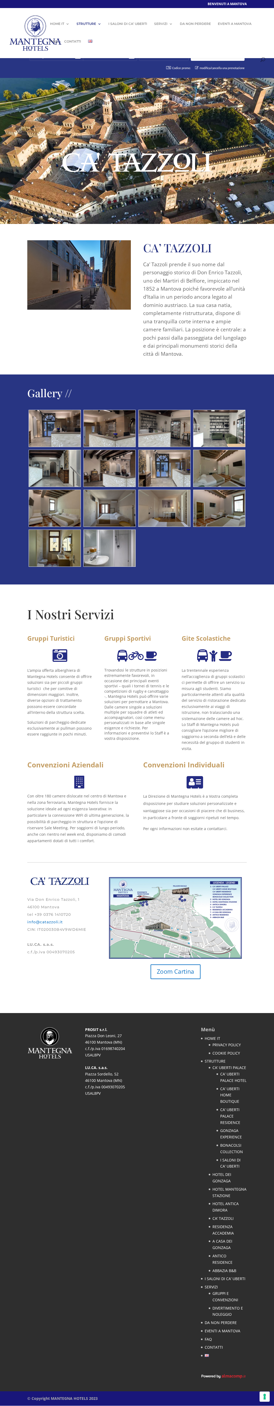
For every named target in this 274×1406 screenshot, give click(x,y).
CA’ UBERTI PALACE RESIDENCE (230, 1116)
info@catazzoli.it (45, 922)
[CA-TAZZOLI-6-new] (219, 485)
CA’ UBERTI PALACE (229, 1067)
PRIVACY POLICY (226, 1044)
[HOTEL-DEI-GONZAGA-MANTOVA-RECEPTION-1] (55, 445)
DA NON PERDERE (195, 24)
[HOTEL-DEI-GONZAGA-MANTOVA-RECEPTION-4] (164, 445)
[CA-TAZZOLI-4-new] (109, 565)
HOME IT (57, 24)
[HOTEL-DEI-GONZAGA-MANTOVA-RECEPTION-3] (109, 485)
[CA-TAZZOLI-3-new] (164, 525)
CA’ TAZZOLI (223, 1218)
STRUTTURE (86, 24)
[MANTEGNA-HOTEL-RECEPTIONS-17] (55, 485)
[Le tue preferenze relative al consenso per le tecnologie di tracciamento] (265, 1397)
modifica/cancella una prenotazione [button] (222, 68)
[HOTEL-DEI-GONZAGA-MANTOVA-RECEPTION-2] (109, 445)
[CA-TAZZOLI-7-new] (55, 525)
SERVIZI (161, 24)
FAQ (53, 41)
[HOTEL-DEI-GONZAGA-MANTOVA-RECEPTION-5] (219, 445)
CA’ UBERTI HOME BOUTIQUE (229, 1095)
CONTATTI (72, 41)
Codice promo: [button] (181, 68)
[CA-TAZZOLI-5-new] (219, 525)
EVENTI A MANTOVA (235, 24)
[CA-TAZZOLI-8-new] (55, 565)
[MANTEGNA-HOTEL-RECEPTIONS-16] (164, 485)
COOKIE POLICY (226, 1053)
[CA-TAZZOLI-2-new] (109, 525)
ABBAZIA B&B (224, 1270)
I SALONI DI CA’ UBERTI (127, 24)
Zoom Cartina (175, 972)
